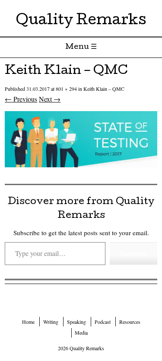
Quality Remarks (81, 21)
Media (81, 332)
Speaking (76, 321)
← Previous (21, 98)
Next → (49, 98)
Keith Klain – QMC (103, 88)
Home (28, 321)
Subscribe (133, 253)
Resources (129, 321)
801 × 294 (66, 88)
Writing (50, 321)
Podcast (103, 321)
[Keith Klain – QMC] (81, 164)
